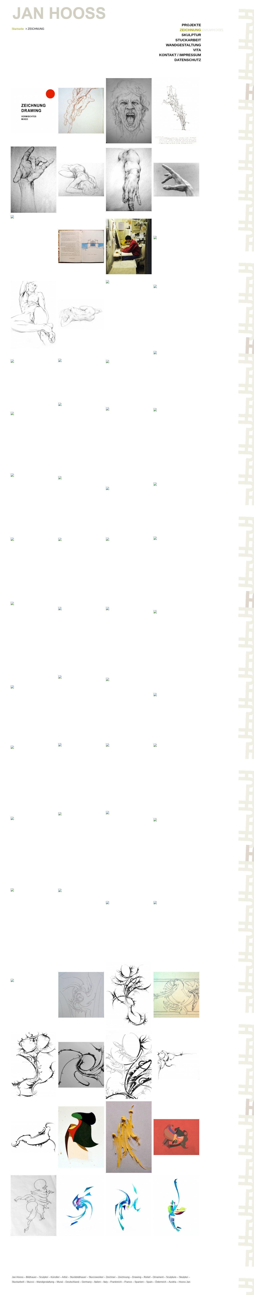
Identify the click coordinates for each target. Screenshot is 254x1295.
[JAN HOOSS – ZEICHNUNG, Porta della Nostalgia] (34, 246)
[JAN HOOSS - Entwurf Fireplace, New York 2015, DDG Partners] (81, 995)
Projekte (191, 25)
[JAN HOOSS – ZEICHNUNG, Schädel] (34, 375)
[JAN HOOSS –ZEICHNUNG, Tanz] (129, 504)
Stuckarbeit (188, 40)
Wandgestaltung (183, 45)
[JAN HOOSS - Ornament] (81, 1065)
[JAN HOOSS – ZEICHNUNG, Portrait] (34, 708)
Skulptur (191, 35)
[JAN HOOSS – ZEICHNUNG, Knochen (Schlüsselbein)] (34, 437)
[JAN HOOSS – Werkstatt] (129, 246)
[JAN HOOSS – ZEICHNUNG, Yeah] (129, 110)
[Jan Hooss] (59, 13)
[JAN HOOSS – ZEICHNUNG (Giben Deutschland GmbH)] (129, 376)
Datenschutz (187, 60)
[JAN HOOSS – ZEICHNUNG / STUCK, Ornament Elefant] (34, 1205)
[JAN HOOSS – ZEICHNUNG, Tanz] (34, 504)
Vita (197, 50)
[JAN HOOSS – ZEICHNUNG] (34, 110)
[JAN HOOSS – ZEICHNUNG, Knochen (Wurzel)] (177, 437)
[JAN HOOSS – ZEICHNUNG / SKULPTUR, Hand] (177, 179)
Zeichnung (190, 30)
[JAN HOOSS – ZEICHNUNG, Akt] (81, 179)
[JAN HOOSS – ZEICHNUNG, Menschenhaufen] (177, 314)
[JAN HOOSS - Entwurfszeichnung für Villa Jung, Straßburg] (177, 995)
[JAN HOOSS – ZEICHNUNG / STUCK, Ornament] (34, 995)
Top (244, 1285)
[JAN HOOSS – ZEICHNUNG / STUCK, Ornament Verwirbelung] (81, 1205)
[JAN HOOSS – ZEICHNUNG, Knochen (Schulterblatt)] (129, 437)
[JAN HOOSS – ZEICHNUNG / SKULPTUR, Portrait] (177, 776)
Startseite (18, 28)
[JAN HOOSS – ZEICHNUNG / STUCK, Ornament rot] (177, 1137)
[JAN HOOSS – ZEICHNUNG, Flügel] (177, 246)
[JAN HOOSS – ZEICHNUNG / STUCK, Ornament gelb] (129, 1137)
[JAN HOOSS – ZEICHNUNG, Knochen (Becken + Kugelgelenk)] (177, 375)
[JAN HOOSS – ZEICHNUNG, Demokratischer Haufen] (177, 110)
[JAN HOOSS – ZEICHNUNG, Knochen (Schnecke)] (81, 437)
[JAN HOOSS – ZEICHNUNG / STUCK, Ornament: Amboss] (81, 1137)
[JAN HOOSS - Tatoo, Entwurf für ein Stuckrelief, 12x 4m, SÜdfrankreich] (177, 924)
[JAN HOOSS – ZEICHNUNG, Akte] (129, 314)
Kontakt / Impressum (180, 55)
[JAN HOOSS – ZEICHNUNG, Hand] (34, 180)
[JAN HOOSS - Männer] (81, 110)
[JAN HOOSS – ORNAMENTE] (129, 924)
